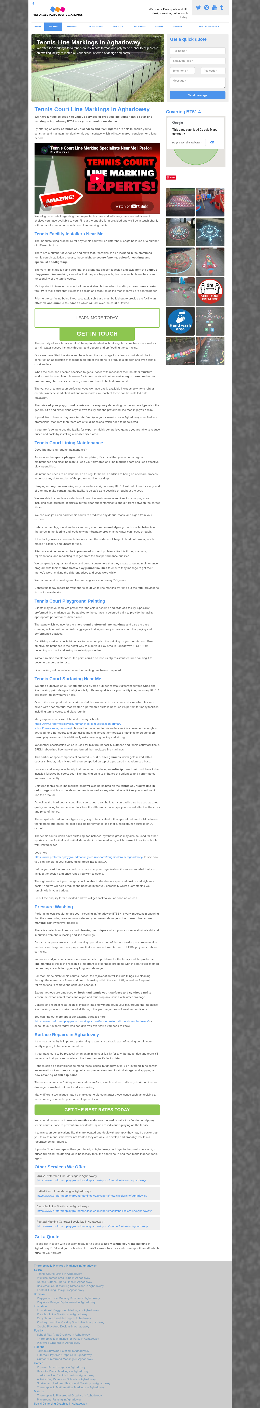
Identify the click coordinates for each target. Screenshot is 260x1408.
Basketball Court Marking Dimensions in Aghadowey (70, 1285)
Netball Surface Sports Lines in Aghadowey (64, 1281)
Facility (118, 26)
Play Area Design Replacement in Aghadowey (66, 1302)
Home (38, 26)
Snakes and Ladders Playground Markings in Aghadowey (73, 1383)
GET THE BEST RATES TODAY (97, 1109)
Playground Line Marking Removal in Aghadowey (68, 1298)
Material (178, 26)
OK (212, 142)
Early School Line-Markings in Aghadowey (64, 1318)
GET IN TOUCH (97, 333)
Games (159, 26)
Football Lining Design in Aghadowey (60, 1290)
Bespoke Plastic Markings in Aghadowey (63, 1371)
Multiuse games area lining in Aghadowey (63, 1277)
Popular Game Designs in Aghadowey (61, 1367)
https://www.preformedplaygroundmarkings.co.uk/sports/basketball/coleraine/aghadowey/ (94, 1210)
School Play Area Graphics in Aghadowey (63, 1334)
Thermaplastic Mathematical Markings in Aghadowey (71, 1387)
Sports (53, 26)
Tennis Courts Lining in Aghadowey (59, 1273)
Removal (72, 26)
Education (96, 26)
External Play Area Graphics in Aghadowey (64, 1354)
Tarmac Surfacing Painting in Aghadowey (63, 1350)
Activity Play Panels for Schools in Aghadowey (66, 1379)
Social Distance (209, 26)
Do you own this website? (187, 142)
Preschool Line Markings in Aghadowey (62, 1314)
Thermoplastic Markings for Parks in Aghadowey (68, 1338)
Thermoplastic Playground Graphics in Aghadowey (69, 1395)
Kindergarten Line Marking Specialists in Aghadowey (70, 1322)
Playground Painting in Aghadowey (59, 1399)
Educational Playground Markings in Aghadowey (68, 1310)
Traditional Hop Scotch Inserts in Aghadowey (65, 1375)
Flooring (140, 26)
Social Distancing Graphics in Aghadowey (60, 1403)
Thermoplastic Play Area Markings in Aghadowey (65, 1265)
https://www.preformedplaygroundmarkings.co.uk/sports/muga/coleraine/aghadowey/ (89, 857)
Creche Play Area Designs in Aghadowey (63, 1326)
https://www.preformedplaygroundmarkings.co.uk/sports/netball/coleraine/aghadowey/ (92, 1195)
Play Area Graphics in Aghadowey (58, 1342)
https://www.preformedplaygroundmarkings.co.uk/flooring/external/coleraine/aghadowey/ (92, 1021)
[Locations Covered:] (33, 3)
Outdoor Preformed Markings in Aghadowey (65, 1359)
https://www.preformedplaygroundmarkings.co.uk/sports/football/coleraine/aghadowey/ (92, 1226)
